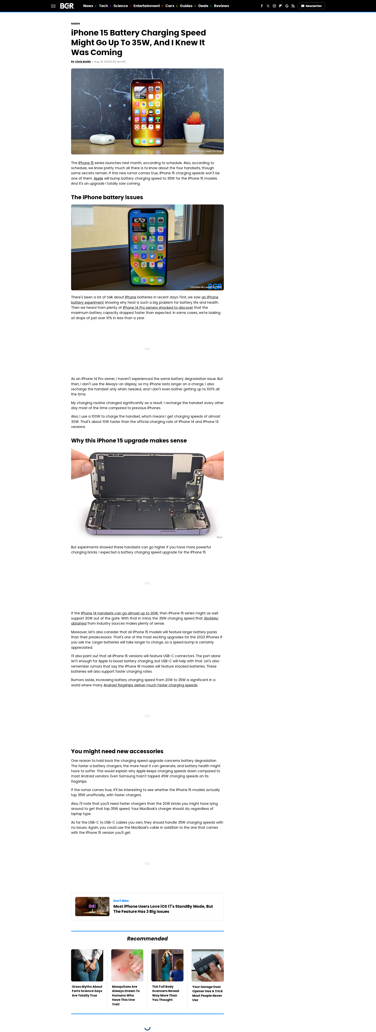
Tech (103, 6)
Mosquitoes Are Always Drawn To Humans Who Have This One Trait (126, 995)
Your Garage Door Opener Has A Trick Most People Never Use (207, 993)
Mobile (75, 23)
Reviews (221, 6)
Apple (98, 179)
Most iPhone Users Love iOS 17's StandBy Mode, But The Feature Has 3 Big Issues (163, 909)
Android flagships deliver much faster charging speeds (150, 685)
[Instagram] (274, 5)
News (88, 6)
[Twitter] (268, 5)
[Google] (286, 5)
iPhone (130, 297)
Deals (203, 6)
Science (121, 6)
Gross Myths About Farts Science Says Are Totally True (87, 991)
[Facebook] (261, 5)
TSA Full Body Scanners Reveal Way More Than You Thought (165, 993)
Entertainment (147, 6)
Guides (186, 6)
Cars (169, 6)
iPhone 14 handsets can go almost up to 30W (119, 613)
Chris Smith (83, 61)
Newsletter (314, 6)
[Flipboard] (280, 5)
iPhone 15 (86, 163)
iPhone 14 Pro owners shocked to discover (158, 308)
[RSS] (293, 5)
